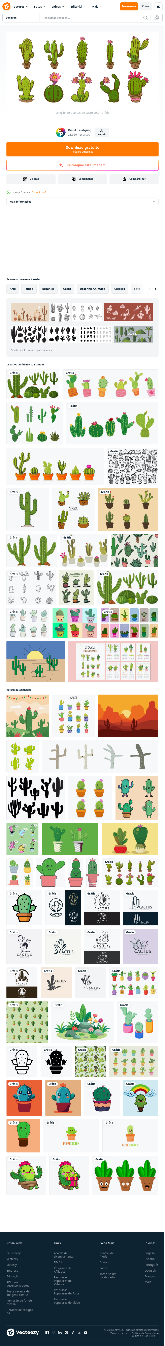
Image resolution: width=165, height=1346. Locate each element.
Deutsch (147, 1269)
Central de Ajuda (105, 1253)
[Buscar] (145, 17)
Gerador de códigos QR (19, 1310)
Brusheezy (13, 1251)
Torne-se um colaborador (106, 1274)
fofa (137, 287)
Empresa (12, 1269)
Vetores (19, 6)
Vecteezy (12, 1257)
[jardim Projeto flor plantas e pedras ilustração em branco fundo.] (82, 1021)
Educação (12, 1275)
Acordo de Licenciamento (63, 1253)
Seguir (102, 134)
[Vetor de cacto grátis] (35, 660)
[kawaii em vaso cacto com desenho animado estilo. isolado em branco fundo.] (50, 871)
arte (13, 287)
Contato (103, 1261)
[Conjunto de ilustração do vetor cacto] (128, 508)
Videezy (11, 1263)
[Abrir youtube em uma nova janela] (85, 1331)
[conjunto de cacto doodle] (31, 586)
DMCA (57, 1261)
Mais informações (20, 200)
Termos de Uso (116, 1331)
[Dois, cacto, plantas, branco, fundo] (31, 549)
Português (149, 1263)
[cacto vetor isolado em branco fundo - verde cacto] (102, 1096)
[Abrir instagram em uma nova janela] (53, 1331)
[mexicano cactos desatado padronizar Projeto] (90, 1060)
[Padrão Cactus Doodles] (134, 549)
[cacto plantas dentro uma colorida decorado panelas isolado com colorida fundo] (70, 838)
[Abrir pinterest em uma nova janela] (66, 1331)
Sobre (102, 1266)
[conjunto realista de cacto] (110, 383)
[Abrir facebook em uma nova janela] (47, 1331)
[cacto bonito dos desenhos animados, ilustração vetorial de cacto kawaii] (23, 1134)
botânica (48, 287)
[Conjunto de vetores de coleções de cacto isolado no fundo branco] (34, 422)
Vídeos (56, 6)
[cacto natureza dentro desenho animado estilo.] (27, 714)
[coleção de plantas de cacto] (130, 871)
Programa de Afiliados (62, 1268)
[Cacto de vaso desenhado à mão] (84, 549)
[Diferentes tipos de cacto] (32, 383)
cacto (67, 287)
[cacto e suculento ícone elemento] (133, 981)
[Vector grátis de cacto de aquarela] (27, 622)
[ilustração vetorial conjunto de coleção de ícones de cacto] (112, 422)
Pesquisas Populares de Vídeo (62, 1301)
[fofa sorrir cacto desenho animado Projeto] (140, 1096)
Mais (95, 6)
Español (147, 1257)
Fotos (38, 6)
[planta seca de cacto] (27, 508)
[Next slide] (149, 287)
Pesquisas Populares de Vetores (62, 1279)
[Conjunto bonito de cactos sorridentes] (73, 508)
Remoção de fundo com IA (19, 1300)
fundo (29, 287)
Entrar (146, 6)
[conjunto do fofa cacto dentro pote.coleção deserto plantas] (22, 838)
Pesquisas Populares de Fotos (66, 1290)
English (147, 1251)
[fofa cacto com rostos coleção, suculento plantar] (19, 871)
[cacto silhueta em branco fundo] (35, 796)
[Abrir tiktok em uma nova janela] (72, 1331)
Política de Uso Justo (140, 1334)
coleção (119, 287)
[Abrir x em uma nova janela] (79, 1331)
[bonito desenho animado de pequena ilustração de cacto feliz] (71, 1134)
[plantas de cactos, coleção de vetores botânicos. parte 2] (76, 586)
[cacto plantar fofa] (24, 1096)
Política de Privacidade (142, 1331)
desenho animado (92, 287)
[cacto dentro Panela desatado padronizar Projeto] (27, 1021)
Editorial (76, 6)
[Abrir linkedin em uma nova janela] (60, 1331)
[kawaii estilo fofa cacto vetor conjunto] (137, 796)
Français (147, 1275)
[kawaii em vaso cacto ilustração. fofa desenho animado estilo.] (92, 871)
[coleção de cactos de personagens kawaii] (75, 622)
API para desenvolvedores (17, 1282)
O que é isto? (39, 192)
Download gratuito (82, 149)
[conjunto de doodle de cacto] (132, 465)
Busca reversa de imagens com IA (18, 1291)
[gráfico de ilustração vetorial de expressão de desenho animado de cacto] (125, 1174)
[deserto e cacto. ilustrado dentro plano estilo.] (128, 714)
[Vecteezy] (6, 6)
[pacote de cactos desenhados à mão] (133, 1060)
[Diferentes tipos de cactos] (127, 586)
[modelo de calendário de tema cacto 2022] (113, 660)
